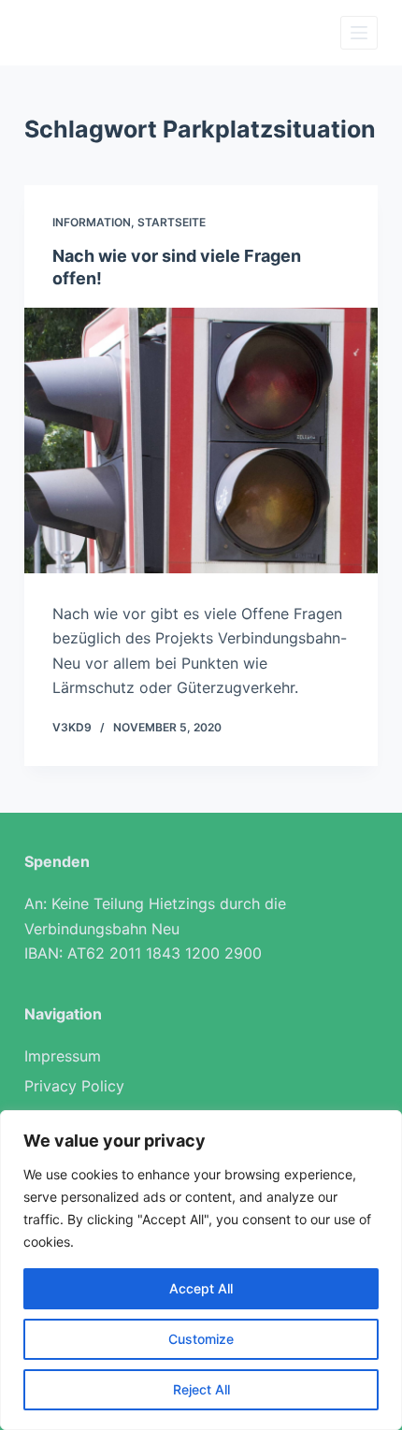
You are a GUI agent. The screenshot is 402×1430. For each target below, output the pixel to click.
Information (91, 222)
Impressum (62, 1056)
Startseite (171, 222)
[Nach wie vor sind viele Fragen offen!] (201, 440)
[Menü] (359, 33)
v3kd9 (72, 727)
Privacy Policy (74, 1085)
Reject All (201, 1389)
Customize (201, 1339)
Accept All (201, 1288)
